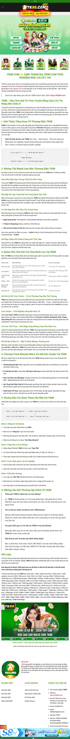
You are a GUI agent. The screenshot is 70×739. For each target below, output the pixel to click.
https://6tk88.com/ (57, 95)
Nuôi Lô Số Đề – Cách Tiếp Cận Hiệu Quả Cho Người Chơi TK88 (35, 642)
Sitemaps (65, 726)
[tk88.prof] (35, 7)
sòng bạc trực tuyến (19, 89)
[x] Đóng (3, 727)
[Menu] (2, 7)
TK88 (3, 84)
